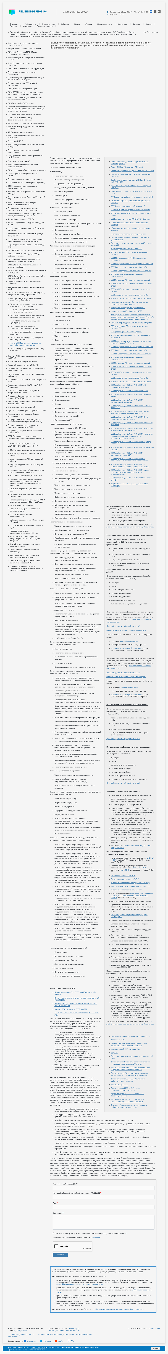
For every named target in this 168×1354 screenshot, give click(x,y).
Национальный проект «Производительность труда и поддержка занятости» (27, 471)
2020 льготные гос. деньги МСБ (22, 505)
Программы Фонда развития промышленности (21, 515)
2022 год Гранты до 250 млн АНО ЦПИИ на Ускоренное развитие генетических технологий (129, 460)
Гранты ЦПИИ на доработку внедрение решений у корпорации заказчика (25, 344)
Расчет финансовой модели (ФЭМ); (125, 879)
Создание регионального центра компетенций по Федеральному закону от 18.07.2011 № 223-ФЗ (26, 568)
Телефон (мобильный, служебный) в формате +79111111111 (76, 1193)
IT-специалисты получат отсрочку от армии (128, 234)
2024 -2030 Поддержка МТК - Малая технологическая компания (22, 53)
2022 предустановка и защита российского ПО (129, 295)
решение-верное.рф (38, 1348)
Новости (13, 26)
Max (72, 1341)
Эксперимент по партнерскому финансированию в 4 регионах (20, 119)
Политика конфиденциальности (21, 1335)
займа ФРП (124, 870)
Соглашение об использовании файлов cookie (55, 1335)
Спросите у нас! (48, 24)
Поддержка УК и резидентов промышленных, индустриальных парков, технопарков (26, 240)
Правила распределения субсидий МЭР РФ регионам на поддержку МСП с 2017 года (27, 501)
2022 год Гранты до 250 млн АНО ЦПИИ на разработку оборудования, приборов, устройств (130, 465)
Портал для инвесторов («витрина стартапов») (26, 183)
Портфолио (122, 24)
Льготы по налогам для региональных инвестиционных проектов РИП (23, 426)
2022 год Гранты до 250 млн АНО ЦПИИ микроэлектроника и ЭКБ (127, 454)
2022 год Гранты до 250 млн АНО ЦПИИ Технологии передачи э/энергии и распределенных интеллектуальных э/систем (132, 436)
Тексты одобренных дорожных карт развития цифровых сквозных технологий (129, 1106)
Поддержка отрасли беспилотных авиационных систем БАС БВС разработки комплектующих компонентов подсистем (27, 109)
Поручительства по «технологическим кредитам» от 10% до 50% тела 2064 (23, 209)
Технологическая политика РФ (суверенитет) (26, 123)
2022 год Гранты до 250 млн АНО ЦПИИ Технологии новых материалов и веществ (132, 429)
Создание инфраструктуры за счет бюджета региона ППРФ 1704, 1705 (25, 397)
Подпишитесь (30, 24)
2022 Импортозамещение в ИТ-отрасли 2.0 (128, 206)
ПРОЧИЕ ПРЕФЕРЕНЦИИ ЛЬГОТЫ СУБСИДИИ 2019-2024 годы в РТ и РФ (23, 445)
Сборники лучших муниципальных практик (25, 179)
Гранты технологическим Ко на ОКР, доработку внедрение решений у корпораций (26, 294)
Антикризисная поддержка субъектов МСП (128, 308)
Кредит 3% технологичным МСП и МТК (23, 365)
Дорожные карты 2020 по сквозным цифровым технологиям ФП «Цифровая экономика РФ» (129, 1074)
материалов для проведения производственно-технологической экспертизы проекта (132, 895)
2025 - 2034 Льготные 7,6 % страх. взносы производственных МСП (24, 99)
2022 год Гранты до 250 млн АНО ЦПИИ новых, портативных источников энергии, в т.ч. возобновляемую (130, 472)
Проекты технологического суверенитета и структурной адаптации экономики (25, 215)
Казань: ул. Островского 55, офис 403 (64, 1331)
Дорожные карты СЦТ (119, 1085)
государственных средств (79, 1284)
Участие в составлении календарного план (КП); (130, 883)
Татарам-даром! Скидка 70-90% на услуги (24, 49)
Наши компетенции (45, 26)
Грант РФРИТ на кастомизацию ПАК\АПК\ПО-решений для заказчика (24, 327)
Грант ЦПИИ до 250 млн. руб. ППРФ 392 (127, 167)
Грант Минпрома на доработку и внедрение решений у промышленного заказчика (27, 316)
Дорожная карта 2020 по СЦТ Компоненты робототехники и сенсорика (128, 1080)
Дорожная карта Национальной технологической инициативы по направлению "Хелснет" (130, 1063)
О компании (14, 24)
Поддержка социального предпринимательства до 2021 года (24, 532)
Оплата (88, 24)
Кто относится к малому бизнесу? (21, 407)
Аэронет (114, 1053)
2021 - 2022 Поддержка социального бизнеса (26, 250)
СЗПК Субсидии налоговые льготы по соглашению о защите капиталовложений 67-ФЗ (26, 438)
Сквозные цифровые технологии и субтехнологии (130, 1036)
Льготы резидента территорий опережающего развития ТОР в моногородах (26, 79)
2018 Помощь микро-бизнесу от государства (27, 450)
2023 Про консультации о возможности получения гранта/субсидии (25, 300)
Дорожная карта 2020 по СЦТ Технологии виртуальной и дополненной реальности (127, 1100)
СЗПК (114, 860)
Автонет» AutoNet (118, 1040)
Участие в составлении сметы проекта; (126, 890)
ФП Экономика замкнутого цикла (21, 132)
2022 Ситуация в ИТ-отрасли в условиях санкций (130, 210)
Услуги (77, 24)
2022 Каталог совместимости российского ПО (129, 267)
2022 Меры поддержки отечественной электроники (131, 271)
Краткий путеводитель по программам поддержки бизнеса (25, 545)
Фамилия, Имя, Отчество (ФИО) (65, 1184)
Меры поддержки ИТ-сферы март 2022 (126, 249)
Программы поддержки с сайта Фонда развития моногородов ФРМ (25, 562)
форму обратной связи (128, 641)
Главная (149, 24)
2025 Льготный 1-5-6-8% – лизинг (21, 103)
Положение (95, 1237)
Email (55, 1203)
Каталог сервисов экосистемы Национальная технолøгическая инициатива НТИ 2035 (129, 1044)
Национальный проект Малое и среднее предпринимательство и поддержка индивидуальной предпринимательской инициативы (26, 482)
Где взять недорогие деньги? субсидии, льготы (27, 411)
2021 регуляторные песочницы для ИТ (126, 332)
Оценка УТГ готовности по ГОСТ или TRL (70, 1009)
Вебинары (65, 24)
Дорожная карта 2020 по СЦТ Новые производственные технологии (125, 1089)
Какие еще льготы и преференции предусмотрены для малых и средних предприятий (25, 539)
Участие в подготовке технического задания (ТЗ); (130, 886)
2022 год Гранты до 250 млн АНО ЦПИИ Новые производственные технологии (130, 418)
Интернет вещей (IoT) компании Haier (126, 1049)
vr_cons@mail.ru (20, 1331)
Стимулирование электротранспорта (22, 89)
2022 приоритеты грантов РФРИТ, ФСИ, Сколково (131, 219)
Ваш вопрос (57, 1213)
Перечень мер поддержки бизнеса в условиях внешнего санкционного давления (129, 303)
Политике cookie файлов (38, 1350)
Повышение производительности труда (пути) (26, 69)
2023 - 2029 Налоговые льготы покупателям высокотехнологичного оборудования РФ (25, 93)
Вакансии (136, 24)
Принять (155, 1349)
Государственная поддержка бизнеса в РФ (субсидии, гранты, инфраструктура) (51, 32)
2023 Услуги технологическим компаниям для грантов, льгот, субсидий (26, 305)
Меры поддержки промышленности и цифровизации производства (24, 556)
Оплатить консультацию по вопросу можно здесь (126, 630)
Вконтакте (31, 1341)
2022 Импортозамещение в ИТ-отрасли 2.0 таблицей (132, 264)
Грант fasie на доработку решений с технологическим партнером (24, 311)
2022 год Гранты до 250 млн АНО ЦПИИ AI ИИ (129, 391)
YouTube (61, 1341)
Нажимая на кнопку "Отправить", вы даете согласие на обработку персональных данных (90, 1233)
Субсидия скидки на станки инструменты (24, 114)
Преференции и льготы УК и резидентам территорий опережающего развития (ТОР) (25, 421)
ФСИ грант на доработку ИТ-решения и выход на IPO (132, 197)
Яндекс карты (74, 1328)
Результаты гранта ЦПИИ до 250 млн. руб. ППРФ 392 (132, 171)
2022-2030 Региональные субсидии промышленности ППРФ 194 (22, 204)
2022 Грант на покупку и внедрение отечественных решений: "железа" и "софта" (131, 342)
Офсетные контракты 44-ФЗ (19, 161)
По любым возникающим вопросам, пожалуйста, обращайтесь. (120, 1309)
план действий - (132, 317)
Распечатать (152, 32)
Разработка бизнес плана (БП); (123, 876)
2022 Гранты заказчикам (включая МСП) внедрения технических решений (24, 260)
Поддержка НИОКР (15, 141)
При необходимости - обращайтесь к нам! (123, 626)
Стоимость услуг (104, 24)
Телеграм (47, 1341)
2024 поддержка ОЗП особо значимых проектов (27, 170)
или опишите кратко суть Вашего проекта (127, 648)
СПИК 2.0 (150, 858)
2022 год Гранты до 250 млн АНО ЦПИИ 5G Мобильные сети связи (128, 386)
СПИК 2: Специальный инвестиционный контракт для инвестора (23, 392)
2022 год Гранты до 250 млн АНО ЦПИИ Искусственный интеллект (127, 401)
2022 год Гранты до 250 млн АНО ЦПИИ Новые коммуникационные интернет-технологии (130, 412)
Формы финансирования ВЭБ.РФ (21, 219)
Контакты (27, 26)
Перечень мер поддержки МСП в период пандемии (131, 323)
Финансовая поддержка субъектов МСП (26, 476)
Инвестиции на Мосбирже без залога (22, 362)
